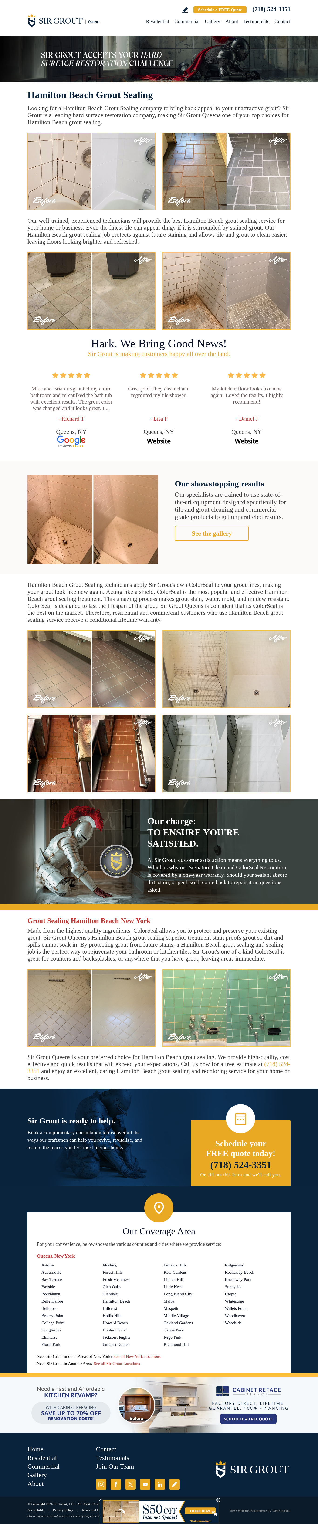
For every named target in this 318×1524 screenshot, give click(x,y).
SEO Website (239, 1511)
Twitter (130, 1484)
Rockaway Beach (239, 1272)
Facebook (116, 1484)
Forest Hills (112, 1272)
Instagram (101, 1484)
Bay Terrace (51, 1279)
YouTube (145, 1484)
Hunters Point (114, 1330)
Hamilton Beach (116, 1301)
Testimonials (256, 21)
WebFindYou (281, 1511)
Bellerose (49, 1308)
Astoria (47, 1265)
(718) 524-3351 (271, 9)
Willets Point (236, 1308)
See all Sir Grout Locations (117, 1363)
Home (35, 1449)
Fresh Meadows (116, 1279)
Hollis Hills (112, 1315)
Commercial (187, 21)
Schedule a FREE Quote (220, 9)
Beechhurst (50, 1294)
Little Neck (173, 1286)
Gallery (212, 21)
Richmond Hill (176, 1344)
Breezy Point (52, 1315)
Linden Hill (173, 1279)
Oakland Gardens (178, 1322)
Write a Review (185, 10)
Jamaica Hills (175, 1265)
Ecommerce (258, 1511)
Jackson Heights (116, 1337)
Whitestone (234, 1301)
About (231, 21)
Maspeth (171, 1308)
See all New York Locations (137, 1356)
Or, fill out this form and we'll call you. (240, 1175)
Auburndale (51, 1272)
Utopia (230, 1294)
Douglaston (51, 1330)
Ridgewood (234, 1265)
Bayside (48, 1286)
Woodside (233, 1322)
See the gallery (212, 533)
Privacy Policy (63, 1510)
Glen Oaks (112, 1286)
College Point (52, 1322)
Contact (282, 21)
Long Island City (178, 1294)
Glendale (110, 1294)
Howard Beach (115, 1322)
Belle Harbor (52, 1301)
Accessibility (36, 1510)
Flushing (110, 1265)
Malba (169, 1301)
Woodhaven (235, 1315)
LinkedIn (160, 1484)
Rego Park (172, 1337)
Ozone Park (173, 1330)
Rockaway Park (238, 1279)
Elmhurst (49, 1337)
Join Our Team (115, 1466)
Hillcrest (110, 1308)
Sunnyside (233, 1286)
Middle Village (176, 1315)
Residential (157, 21)
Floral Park (50, 1344)
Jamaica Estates (116, 1344)
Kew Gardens (175, 1272)
